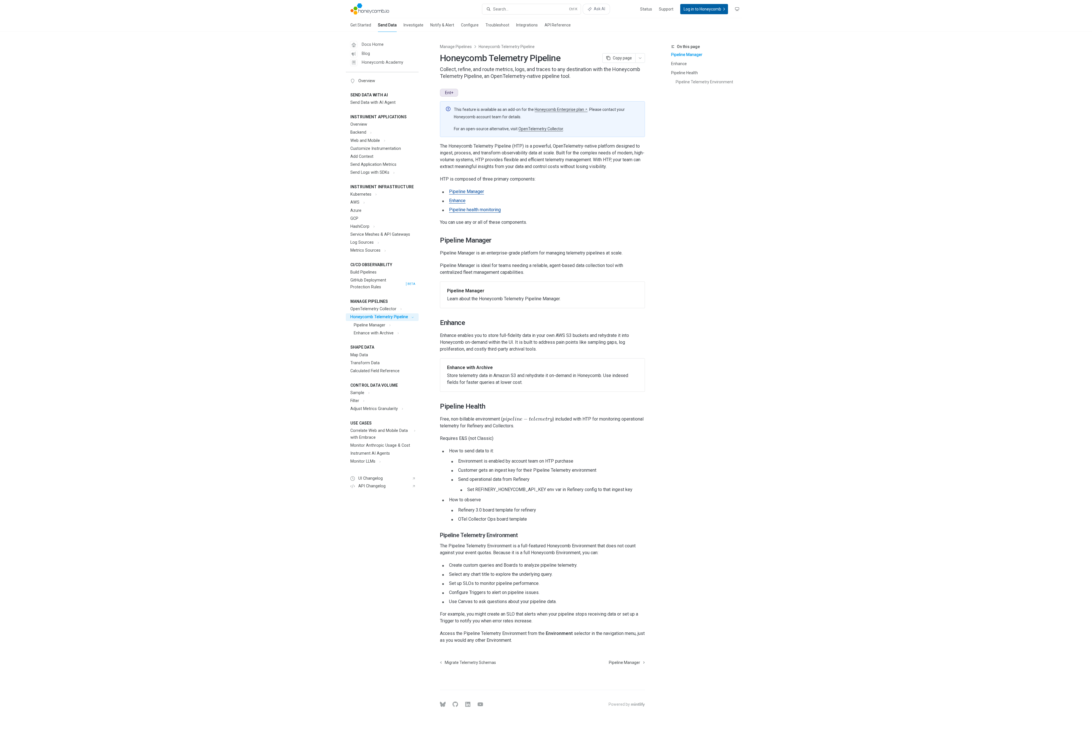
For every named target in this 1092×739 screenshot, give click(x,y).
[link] (542, 294)
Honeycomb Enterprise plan (559, 109)
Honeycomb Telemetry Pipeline (507, 46)
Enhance (679, 63)
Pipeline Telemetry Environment (704, 82)
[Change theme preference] (737, 9)
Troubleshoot (497, 25)
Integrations (527, 25)
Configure (470, 25)
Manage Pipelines (456, 46)
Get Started (360, 25)
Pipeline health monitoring (475, 209)
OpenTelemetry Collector (540, 129)
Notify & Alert (442, 25)
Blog (366, 53)
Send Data (387, 25)
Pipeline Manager (686, 54)
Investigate (413, 25)
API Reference (558, 25)
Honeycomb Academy (382, 62)
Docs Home (373, 44)
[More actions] (640, 58)
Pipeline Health (684, 73)
